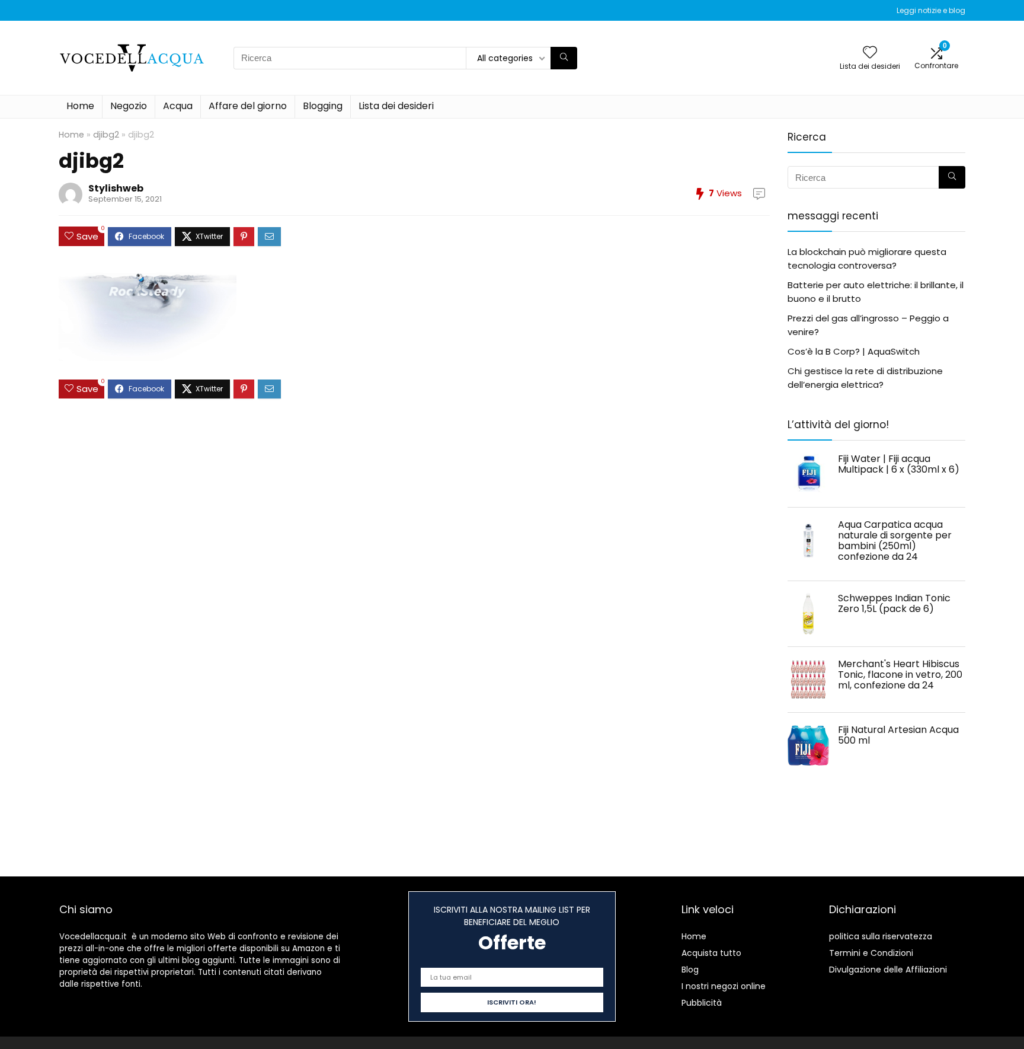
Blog (690, 969)
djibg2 (106, 135)
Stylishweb (115, 188)
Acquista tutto (711, 953)
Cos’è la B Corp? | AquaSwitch (854, 351)
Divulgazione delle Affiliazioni (888, 969)
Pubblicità (701, 1003)
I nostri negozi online (723, 986)
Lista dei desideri (396, 106)
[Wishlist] (870, 53)
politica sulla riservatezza (880, 936)
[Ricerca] (564, 58)
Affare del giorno (248, 106)
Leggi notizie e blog (931, 10)
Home (80, 106)
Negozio (128, 106)
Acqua (178, 106)
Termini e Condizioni (871, 953)
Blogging (323, 106)
